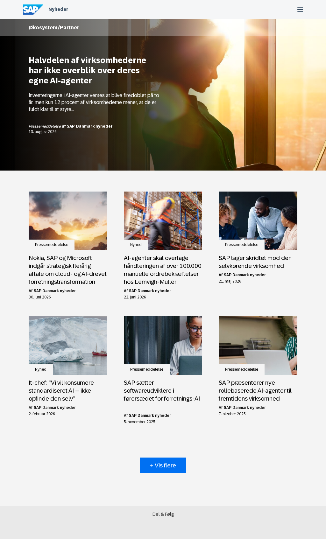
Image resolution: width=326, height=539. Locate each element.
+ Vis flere (163, 465)
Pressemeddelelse (45, 126)
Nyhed (136, 244)
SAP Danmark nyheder (90, 126)
